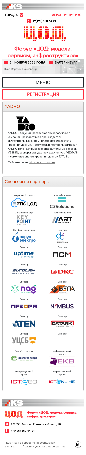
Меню (43, 82)
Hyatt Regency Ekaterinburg (20, 69)
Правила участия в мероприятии (44, 446)
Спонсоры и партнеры (27, 181)
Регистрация (43, 94)
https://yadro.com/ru (42, 162)
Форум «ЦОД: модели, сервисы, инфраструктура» (43, 52)
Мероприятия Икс (66, 15)
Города (11, 15)
